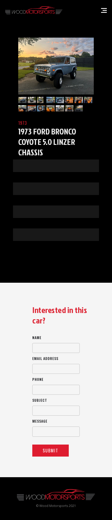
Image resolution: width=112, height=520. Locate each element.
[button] (104, 10)
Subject (39, 400)
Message (39, 421)
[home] (34, 10)
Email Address (45, 358)
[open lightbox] (56, 66)
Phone (37, 379)
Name (36, 337)
